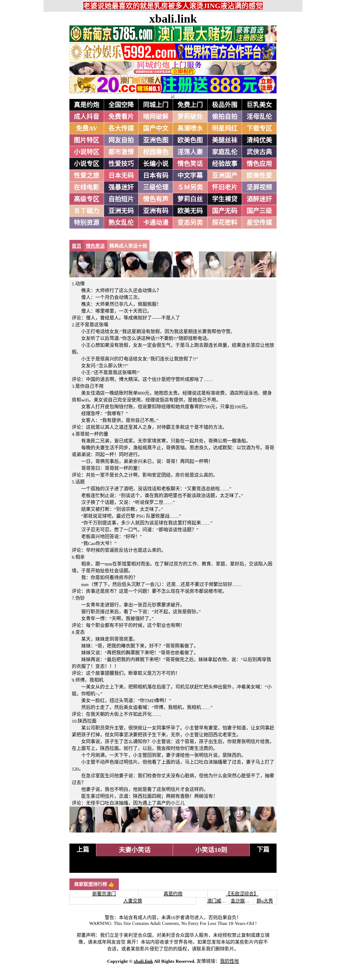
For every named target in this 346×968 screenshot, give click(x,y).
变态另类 (190, 222)
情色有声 (156, 199)
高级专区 (86, 199)
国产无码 (224, 210)
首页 (76, 246)
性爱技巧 (121, 163)
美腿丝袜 (224, 140)
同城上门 (156, 104)
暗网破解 (156, 116)
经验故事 (224, 163)
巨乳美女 (259, 104)
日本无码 (121, 175)
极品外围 (224, 104)
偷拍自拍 (224, 116)
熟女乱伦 (121, 222)
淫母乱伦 (259, 116)
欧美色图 (190, 140)
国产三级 (259, 210)
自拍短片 (121, 199)
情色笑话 (190, 163)
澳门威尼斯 (219, 900)
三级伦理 (156, 187)
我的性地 (229, 961)
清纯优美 (259, 140)
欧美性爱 (259, 175)
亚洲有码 (156, 210)
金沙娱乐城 (242, 900)
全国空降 (121, 104)
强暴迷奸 (121, 187)
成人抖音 (86, 116)
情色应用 (259, 163)
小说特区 (86, 152)
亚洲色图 (156, 140)
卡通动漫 (156, 222)
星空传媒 (259, 222)
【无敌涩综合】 (241, 893)
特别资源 (86, 222)
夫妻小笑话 (135, 849)
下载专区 (259, 128)
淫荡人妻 (190, 152)
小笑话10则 (211, 849)
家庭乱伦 (224, 152)
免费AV (86, 128)
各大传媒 (121, 128)
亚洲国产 (224, 175)
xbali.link (173, 18)
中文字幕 (190, 175)
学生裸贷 (224, 199)
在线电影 (86, 187)
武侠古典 (259, 152)
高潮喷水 (190, 128)
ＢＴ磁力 (86, 210)
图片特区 (86, 140)
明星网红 (224, 128)
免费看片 (121, 116)
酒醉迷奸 (259, 199)
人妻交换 (132, 900)
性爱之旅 (86, 175)
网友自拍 (121, 140)
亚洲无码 (121, 210)
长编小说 (156, 163)
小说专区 (86, 163)
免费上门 (190, 104)
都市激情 (121, 152)
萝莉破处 (190, 116)
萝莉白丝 (190, 199)
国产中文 (156, 128)
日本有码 (156, 175)
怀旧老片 (224, 187)
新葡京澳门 (104, 893)
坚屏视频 (259, 187)
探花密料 (224, 222)
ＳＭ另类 (190, 187)
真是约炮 (86, 104)
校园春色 (156, 152)
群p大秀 (265, 900)
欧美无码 (190, 210)
